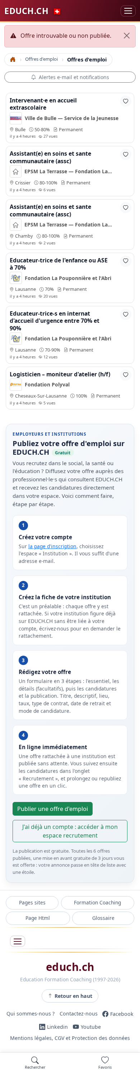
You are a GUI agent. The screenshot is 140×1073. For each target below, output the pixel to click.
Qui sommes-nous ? (30, 1013)
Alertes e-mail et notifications (74, 77)
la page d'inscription (52, 546)
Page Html (37, 917)
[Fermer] (126, 36)
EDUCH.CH (33, 11)
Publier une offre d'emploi (52, 809)
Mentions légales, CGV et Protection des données (70, 1038)
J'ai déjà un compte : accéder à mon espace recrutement (70, 831)
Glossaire (103, 917)
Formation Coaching (97, 902)
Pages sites (32, 902)
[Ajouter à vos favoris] (125, 101)
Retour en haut (73, 995)
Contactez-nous (79, 1013)
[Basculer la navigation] (128, 11)
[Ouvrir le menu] (17, 941)
